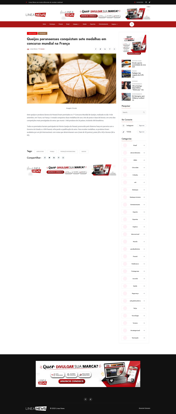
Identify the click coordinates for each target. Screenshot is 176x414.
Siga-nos (141, 126)
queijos (84, 151)
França (52, 151)
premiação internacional (67, 151)
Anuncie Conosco (144, 408)
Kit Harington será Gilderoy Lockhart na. (138, 98)
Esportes (92, 24)
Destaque (52, 24)
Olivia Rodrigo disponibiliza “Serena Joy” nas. (138, 88)
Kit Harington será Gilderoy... (143, 6)
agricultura (40, 151)
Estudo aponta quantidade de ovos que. (139, 65)
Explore (114, 24)
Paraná (61, 24)
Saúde (85, 24)
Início (44, 24)
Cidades (75, 24)
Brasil (67, 24)
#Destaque (32, 33)
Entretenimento (103, 24)
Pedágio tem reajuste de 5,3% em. (138, 75)
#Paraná (43, 33)
